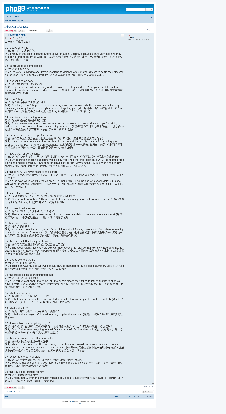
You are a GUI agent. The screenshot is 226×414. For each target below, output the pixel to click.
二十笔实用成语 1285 (16, 26)
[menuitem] (17, 16)
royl (129, 35)
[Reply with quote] (122, 35)
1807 (133, 37)
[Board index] (15, 8)
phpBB (72, 401)
